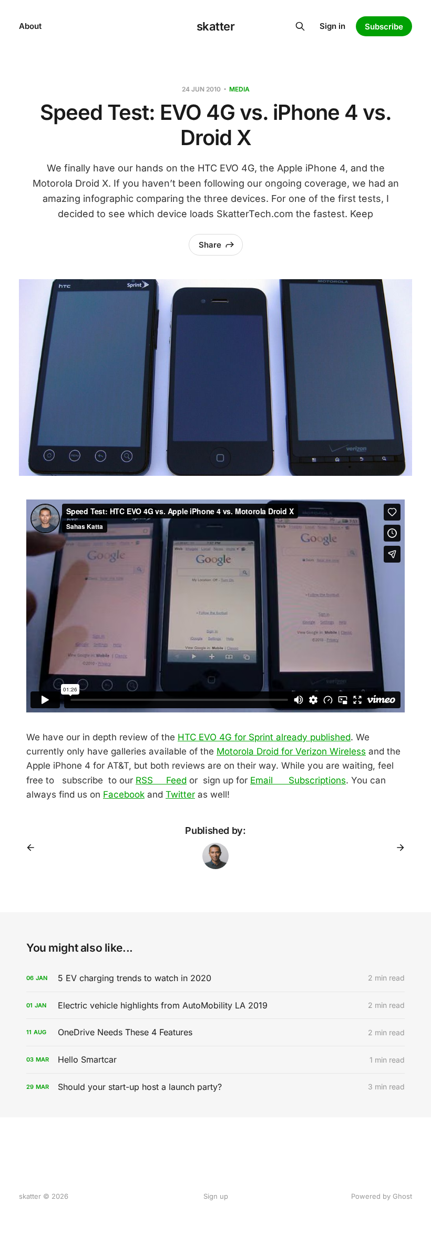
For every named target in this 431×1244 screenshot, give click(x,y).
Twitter (180, 794)
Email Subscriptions (298, 780)
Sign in (332, 26)
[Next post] (397, 847)
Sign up (215, 1196)
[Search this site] (300, 26)
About (30, 26)
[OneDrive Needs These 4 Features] (215, 1032)
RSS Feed (161, 780)
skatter (216, 26)
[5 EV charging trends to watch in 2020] (215, 978)
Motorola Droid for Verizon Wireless (291, 751)
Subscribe (384, 27)
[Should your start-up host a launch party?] (215, 1087)
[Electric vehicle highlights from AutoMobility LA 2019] (215, 1005)
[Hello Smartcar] (215, 1059)
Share (210, 245)
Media (239, 89)
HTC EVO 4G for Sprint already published (264, 737)
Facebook (124, 794)
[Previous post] (34, 847)
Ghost (402, 1196)
